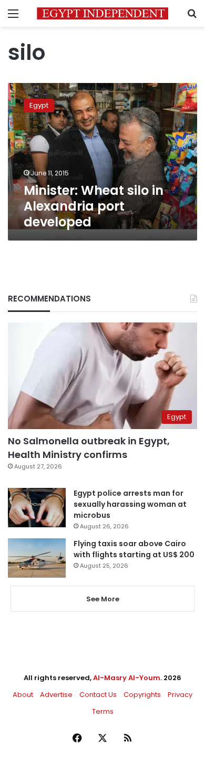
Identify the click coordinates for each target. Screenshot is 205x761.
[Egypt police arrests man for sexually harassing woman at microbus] (37, 507)
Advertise (56, 695)
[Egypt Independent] (102, 13)
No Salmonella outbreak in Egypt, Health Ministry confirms (89, 447)
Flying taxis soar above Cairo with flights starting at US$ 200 (134, 549)
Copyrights (142, 695)
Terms (103, 711)
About (23, 695)
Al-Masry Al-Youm (126, 678)
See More (102, 599)
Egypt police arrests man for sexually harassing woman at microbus (130, 504)
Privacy (180, 695)
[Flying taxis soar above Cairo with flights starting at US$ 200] (37, 558)
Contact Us (98, 695)
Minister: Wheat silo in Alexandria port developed (93, 206)
